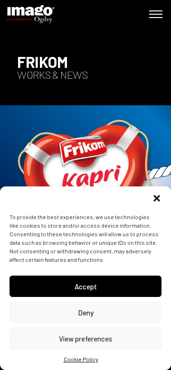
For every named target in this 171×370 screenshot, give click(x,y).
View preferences (85, 338)
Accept (86, 286)
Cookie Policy (81, 359)
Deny (86, 312)
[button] (157, 198)
